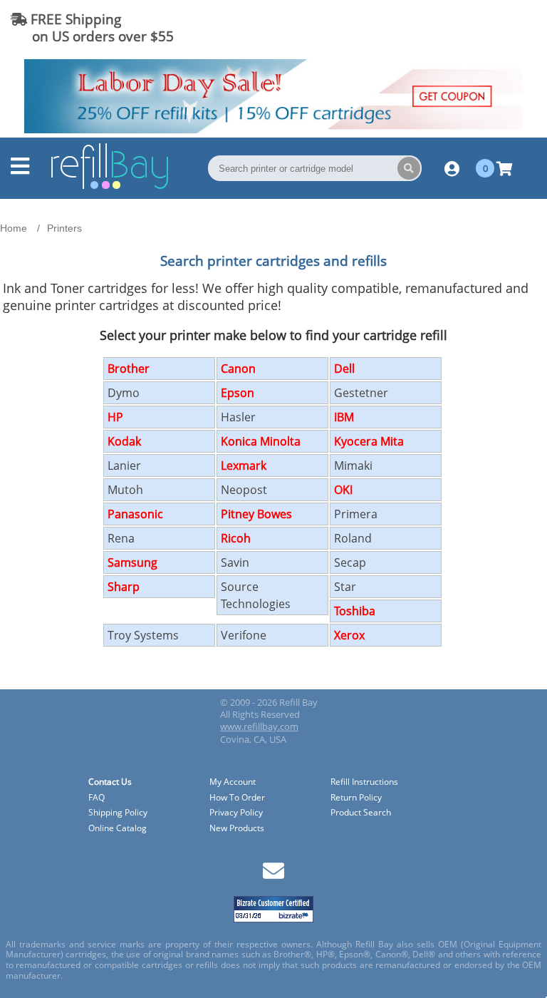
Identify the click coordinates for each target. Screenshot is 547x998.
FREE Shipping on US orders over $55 (92, 27)
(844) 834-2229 (485, 27)
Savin (235, 562)
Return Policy (356, 798)
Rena (121, 538)
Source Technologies (256, 595)
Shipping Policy (117, 813)
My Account (232, 782)
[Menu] (20, 170)
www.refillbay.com (259, 726)
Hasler (238, 417)
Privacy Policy (236, 813)
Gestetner (361, 393)
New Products (236, 828)
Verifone (243, 635)
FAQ (96, 798)
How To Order (237, 798)
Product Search (360, 813)
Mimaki (353, 465)
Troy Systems (143, 635)
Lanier (124, 465)
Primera (355, 514)
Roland (353, 538)
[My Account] (452, 168)
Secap (350, 562)
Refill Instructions (364, 782)
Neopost (244, 490)
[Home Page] (109, 187)
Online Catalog (117, 828)
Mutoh (125, 490)
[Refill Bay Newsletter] (273, 876)
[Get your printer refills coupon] (273, 129)
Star (345, 587)
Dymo (124, 393)
